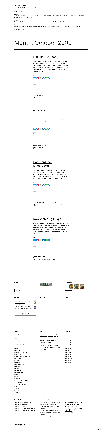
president (55, 342)
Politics (41, 95)
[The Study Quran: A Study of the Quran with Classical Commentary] (35, 307)
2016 (68, 336)
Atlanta (16, 334)
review (44, 148)
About (49, 15)
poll (52, 342)
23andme (42, 334)
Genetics (17, 382)
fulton (45, 97)
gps (49, 337)
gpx (51, 338)
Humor (16, 348)
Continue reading (38, 71)
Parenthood (42, 202)
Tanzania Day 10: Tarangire (21, 404)
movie (38, 148)
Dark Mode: (96, 429)
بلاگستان (45, 349)
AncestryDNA (69, 413)
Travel (15, 388)
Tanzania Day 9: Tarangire (21, 406)
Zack (41, 404)
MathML (16, 362)
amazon (38, 259)
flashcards (44, 204)
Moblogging (17, 366)
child (61, 334)
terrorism (41, 347)
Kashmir (16, 358)
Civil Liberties (17, 340)
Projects (47, 25)
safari (54, 345)
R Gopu (41, 406)
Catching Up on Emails (73, 407)
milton (52, 97)
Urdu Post (18, 394)
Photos (42, 21)
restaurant (42, 345)
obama (48, 340)
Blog (20, 11)
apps (38, 204)
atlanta (38, 97)
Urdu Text (17, 392)
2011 (68, 344)
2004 (69, 358)
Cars (15, 338)
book (58, 334)
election (42, 97)
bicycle (54, 334)
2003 (69, 360)
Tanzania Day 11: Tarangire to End (22, 402)
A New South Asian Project (74, 402)
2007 (68, 352)
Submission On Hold (72, 405)
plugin (45, 259)
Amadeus (39, 110)
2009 (68, 348)
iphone (49, 204)
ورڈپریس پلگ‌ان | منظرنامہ (46, 402)
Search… (16, 282)
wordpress (54, 259)
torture (44, 347)
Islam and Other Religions (20, 356)
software (35, 205)
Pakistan (16, 370)
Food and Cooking (19, 344)
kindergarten (54, 204)
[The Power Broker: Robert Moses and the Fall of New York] (35, 302)
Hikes (15, 346)
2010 (68, 346)
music (41, 148)
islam (59, 337)
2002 (68, 362)
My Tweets (42, 297)
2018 (68, 334)
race (58, 342)
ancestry (47, 334)
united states (56, 347)
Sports (16, 386)
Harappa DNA (18, 29)
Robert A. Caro (18, 304)
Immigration (17, 350)
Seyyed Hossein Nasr (19, 309)
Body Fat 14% (47, 416)
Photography (17, 374)
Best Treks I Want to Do (50, 404)
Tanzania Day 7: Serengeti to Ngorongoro (24, 410)
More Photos (68, 290)
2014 (68, 338)
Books (16, 336)
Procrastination (20, 5)
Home (16, 11)
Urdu (15, 390)
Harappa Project (20, 384)
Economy (16, 342)
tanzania (57, 345)
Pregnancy (17, 378)
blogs (56, 334)
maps (41, 340)
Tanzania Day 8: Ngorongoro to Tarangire (24, 408)
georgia (49, 97)
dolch (40, 204)
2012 (68, 342)
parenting (59, 204)
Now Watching (57, 402)
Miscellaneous (17, 364)
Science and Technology (51, 202)
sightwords (64, 204)
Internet (42, 257)
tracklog (47, 347)
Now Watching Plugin (47, 219)
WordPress (84, 425)
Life (15, 360)
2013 (68, 340)
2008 (68, 350)
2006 (68, 354)
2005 (68, 356)
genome (42, 337)
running (51, 345)
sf (55, 345)
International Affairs (19, 352)
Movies (41, 147)
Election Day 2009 (45, 56)
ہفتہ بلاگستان (42, 349)
